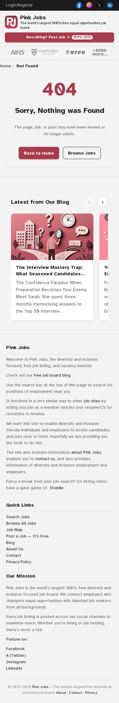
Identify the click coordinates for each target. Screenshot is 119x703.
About (61, 692)
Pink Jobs (33, 17)
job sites (92, 401)
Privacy (91, 692)
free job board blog (52, 375)
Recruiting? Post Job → (59, 37)
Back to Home (39, 153)
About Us (14, 549)
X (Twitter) (16, 655)
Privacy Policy (18, 561)
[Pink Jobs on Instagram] (89, 5)
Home (5, 66)
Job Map (14, 529)
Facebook (15, 648)
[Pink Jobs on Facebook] (79, 5)
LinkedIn (14, 668)
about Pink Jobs (86, 452)
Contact (13, 555)
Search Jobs (18, 516)
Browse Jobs (82, 153)
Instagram (16, 661)
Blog (10, 542)
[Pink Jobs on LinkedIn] (110, 5)
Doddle (56, 487)
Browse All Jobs (21, 523)
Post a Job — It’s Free (27, 536)
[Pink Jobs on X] (99, 5)
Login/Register (19, 5)
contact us (45, 458)
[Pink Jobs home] (11, 22)
